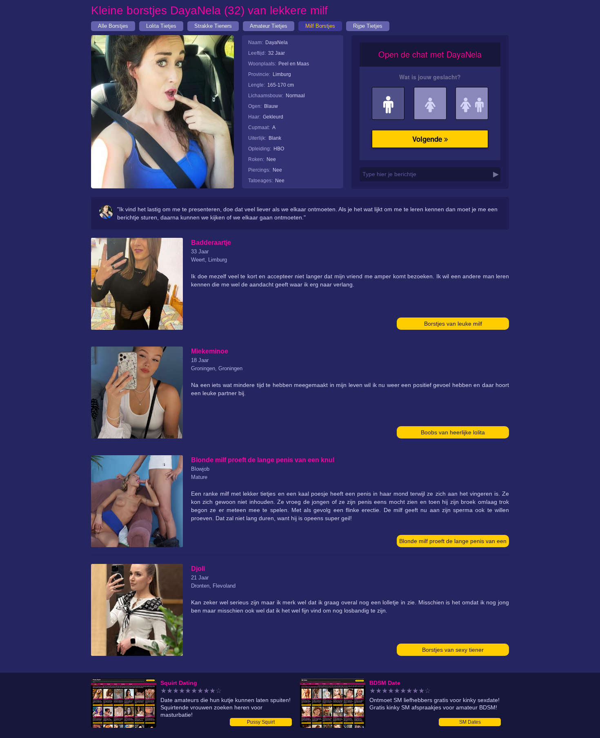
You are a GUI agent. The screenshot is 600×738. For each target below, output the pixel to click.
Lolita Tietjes (161, 26)
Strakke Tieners (213, 26)
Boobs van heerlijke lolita (453, 432)
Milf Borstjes (320, 26)
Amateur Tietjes (268, 26)
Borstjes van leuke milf (453, 323)
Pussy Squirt (261, 722)
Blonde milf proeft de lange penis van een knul (453, 542)
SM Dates (470, 722)
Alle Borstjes (113, 26)
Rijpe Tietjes (367, 26)
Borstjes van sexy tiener (453, 649)
